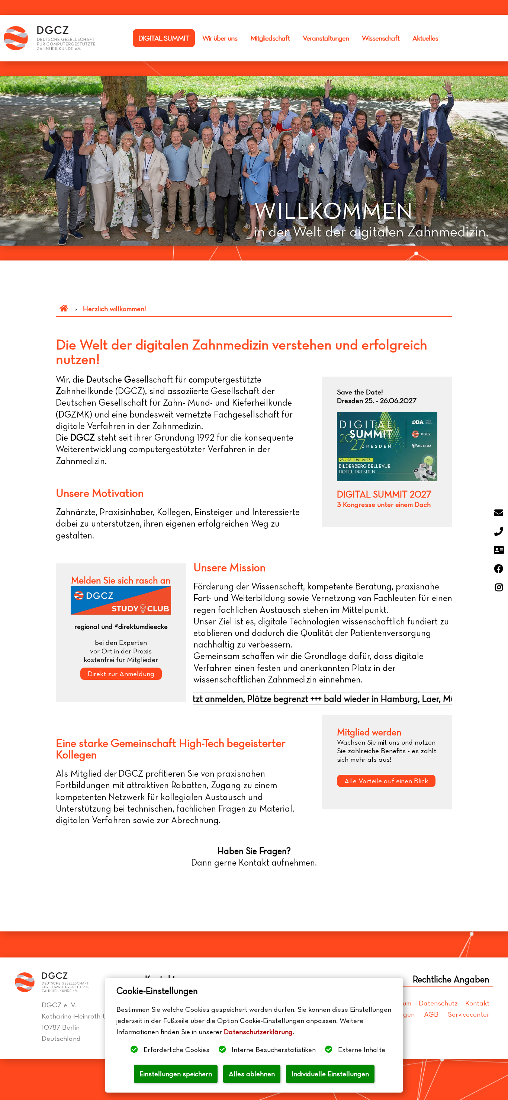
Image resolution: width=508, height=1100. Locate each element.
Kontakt (477, 1003)
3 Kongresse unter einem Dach (384, 504)
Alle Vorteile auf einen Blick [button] (386, 781)
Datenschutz (438, 1003)
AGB (431, 1014)
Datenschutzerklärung (258, 1031)
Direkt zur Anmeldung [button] (121, 673)
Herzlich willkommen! (114, 308)
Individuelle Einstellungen (330, 1073)
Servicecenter (468, 1014)
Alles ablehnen (252, 1073)
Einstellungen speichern (175, 1073)
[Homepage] (64, 308)
